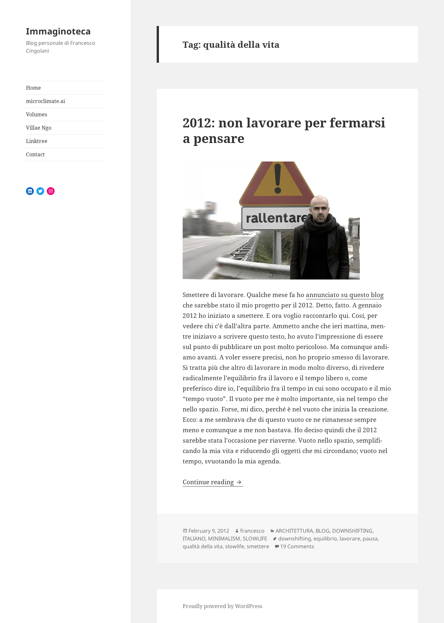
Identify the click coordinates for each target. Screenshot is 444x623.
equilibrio (325, 538)
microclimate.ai (45, 101)
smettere (258, 546)
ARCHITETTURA (294, 530)
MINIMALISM (224, 538)
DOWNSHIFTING (352, 530)
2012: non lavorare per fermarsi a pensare (284, 130)
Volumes (36, 114)
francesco (252, 530)
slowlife (234, 546)
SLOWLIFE (255, 538)
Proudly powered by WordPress (222, 606)
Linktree (36, 141)
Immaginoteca (58, 31)
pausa (370, 538)
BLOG (323, 530)
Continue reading (213, 482)
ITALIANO (194, 538)
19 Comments (297, 546)
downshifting (294, 538)
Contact (35, 154)
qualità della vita (203, 546)
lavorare (350, 538)
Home (33, 87)
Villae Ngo (38, 127)
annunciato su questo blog (345, 295)
